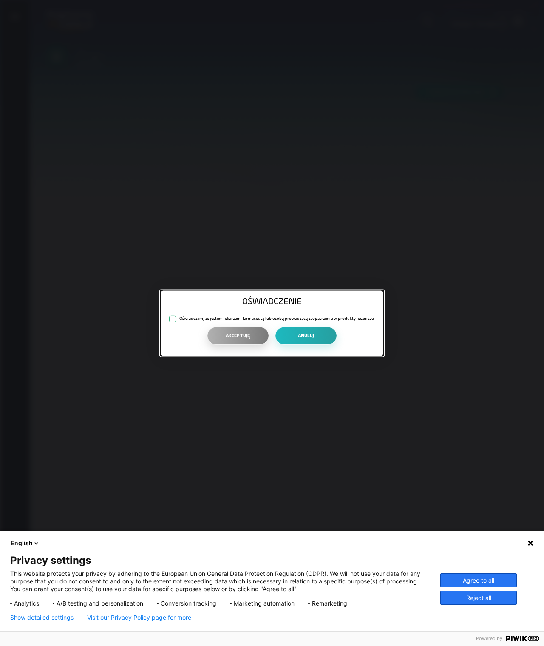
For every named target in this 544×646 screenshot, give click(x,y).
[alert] (272, 323)
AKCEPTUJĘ (238, 335)
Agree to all (478, 580)
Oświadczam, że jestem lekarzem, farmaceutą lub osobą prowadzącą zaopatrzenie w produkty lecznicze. (276, 318)
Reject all (478, 597)
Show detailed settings (42, 617)
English (22, 542)
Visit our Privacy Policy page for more (139, 617)
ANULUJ (306, 335)
